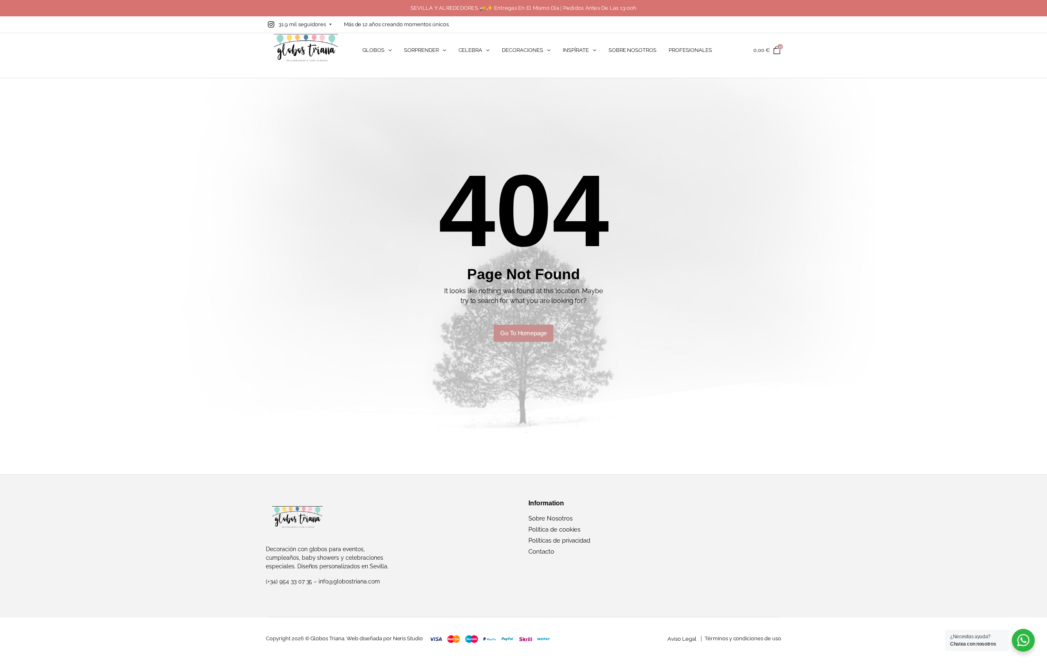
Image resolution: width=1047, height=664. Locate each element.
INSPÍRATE (576, 50)
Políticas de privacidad (559, 540)
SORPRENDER (421, 50)
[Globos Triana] (306, 50)
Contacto (541, 551)
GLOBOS (373, 50)
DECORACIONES (522, 50)
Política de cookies (554, 529)
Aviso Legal (682, 639)
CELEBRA (470, 50)
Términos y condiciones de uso (743, 638)
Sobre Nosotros (550, 518)
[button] (299, 24)
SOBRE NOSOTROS (633, 50)
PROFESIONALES (690, 50)
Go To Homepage (523, 333)
